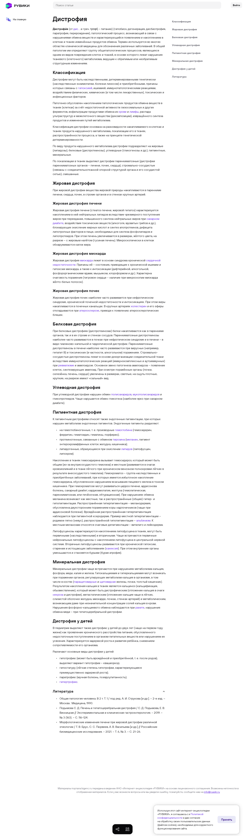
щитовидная (108, 581)
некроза (58, 594)
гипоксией (85, 88)
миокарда (86, 260)
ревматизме (66, 365)
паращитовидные (85, 581)
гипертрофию (68, 682)
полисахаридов (121, 394)
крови (122, 111)
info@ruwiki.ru (212, 792)
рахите (139, 607)
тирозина (119, 439)
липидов (126, 449)
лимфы (134, 111)
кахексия (112, 548)
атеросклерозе (89, 310)
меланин (132, 439)
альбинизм (143, 520)
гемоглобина (123, 430)
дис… (76, 29)
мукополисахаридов (146, 394)
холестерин (139, 306)
